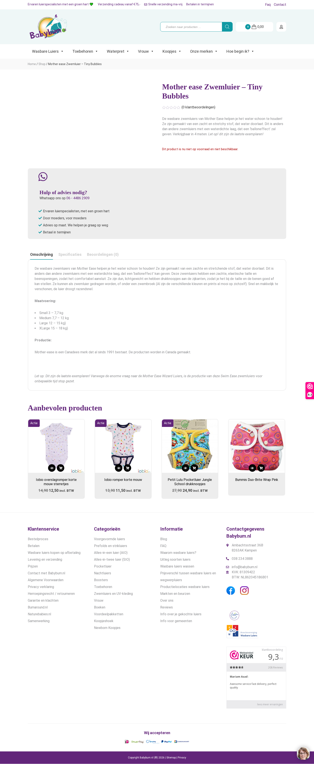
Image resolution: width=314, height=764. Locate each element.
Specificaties (70, 254)
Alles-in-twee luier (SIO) (112, 559)
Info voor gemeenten (176, 621)
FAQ (163, 546)
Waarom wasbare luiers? (178, 553)
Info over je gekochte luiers (180, 614)
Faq (268, 5)
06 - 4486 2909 (78, 198)
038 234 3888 (242, 559)
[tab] (41, 255)
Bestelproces (38, 539)
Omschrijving (41, 254)
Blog (163, 539)
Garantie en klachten (43, 600)
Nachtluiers (102, 573)
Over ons (166, 600)
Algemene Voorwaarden (45, 580)
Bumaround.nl (38, 607)
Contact (280, 5)
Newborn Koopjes (107, 628)
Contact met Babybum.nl (46, 573)
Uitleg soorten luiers (175, 559)
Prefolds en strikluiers (110, 546)
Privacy (182, 757)
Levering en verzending (45, 559)
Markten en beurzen (175, 594)
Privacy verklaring (41, 587)
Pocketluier (103, 566)
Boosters (101, 580)
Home (32, 64)
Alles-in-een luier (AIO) (111, 553)
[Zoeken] (227, 27)
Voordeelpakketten (108, 614)
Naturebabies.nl (39, 614)
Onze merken (201, 51)
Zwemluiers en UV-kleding (113, 594)
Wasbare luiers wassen (177, 566)
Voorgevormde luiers (109, 539)
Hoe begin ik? (237, 51)
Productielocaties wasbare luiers (185, 587)
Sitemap (171, 757)
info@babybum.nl (244, 567)
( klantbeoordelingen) (198, 107)
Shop (41, 64)
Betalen (34, 546)
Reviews (166, 607)
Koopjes (169, 51)
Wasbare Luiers (45, 51)
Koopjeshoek (103, 621)
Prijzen (33, 566)
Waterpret (115, 51)
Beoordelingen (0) (103, 254)
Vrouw (143, 51)
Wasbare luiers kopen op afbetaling (54, 553)
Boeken (99, 607)
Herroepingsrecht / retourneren (51, 594)
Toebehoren (82, 51)
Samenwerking (39, 621)
